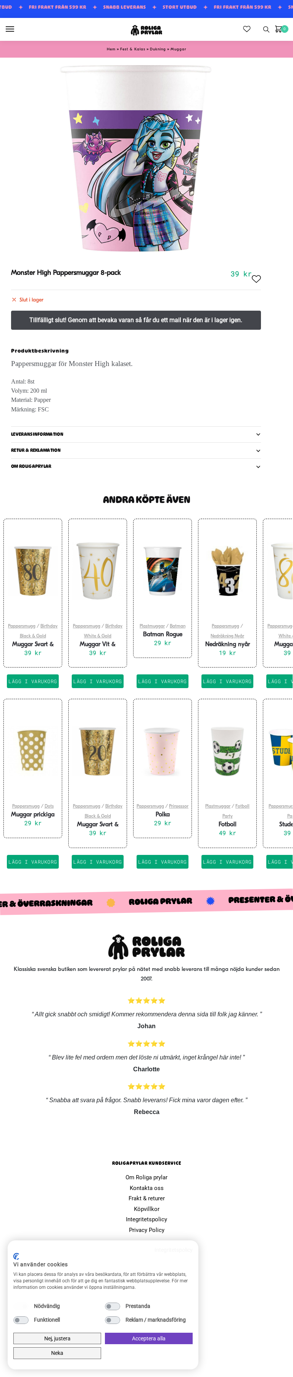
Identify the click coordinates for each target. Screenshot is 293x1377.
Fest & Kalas (132, 49)
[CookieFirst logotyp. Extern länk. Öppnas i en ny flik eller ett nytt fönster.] (16, 1256)
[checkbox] (21, 1306)
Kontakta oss (147, 1188)
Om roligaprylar (31, 466)
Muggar (178, 49)
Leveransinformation (37, 434)
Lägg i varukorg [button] (32, 681)
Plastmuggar (152, 626)
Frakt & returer (147, 1198)
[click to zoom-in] (136, 158)
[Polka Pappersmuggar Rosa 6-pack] (163, 751)
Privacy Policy (146, 1230)
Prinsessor (178, 806)
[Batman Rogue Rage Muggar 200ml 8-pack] (163, 571)
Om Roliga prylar (146, 1177)
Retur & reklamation (36, 450)
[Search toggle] (266, 29)
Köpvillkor (146, 1209)
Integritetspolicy (146, 1219)
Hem (111, 49)
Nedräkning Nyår (227, 636)
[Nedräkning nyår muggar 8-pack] (227, 571)
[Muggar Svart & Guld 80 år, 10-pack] (33, 571)
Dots (49, 806)
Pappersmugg (21, 626)
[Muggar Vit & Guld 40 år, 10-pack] (98, 571)
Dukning (158, 49)
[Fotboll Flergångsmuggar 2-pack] (227, 751)
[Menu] (17, 29)
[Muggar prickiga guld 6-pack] (33, 751)
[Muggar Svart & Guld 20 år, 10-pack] (98, 751)
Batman (177, 626)
